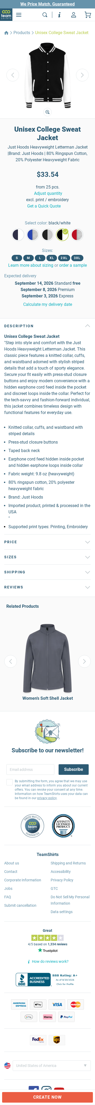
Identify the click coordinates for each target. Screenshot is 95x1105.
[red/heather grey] (77, 234)
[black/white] (62, 234)
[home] (6, 33)
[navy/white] (18, 234)
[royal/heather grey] (32, 234)
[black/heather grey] (47, 234)
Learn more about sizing (30, 265)
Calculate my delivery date (47, 304)
